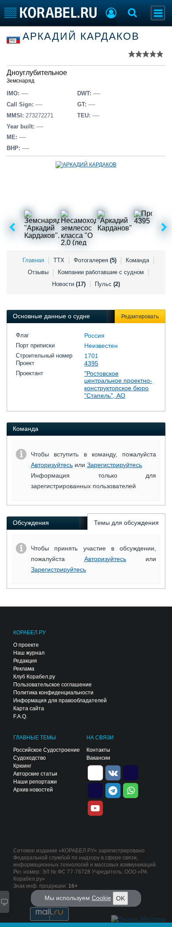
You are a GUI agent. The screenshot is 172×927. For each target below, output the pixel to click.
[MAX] (95, 790)
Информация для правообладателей (60, 700)
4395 (91, 363)
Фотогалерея (95, 260)
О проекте (26, 645)
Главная (33, 260)
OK (120, 898)
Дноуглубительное (37, 72)
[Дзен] (95, 772)
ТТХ (58, 260)
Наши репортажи (35, 782)
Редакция (25, 661)
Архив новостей (33, 790)
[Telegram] (113, 790)
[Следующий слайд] (164, 228)
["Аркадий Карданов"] (115, 227)
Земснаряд (20, 81)
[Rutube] (130, 772)
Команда (137, 260)
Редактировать (140, 316)
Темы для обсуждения (126, 522)
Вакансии (98, 758)
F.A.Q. (20, 716)
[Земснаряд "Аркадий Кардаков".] (42, 227)
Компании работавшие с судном (101, 272)
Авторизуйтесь (52, 464)
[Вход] (111, 14)
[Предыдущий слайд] (12, 228)
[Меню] (158, 13)
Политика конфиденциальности (53, 693)
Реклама (23, 669)
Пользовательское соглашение (52, 685)
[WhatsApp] (130, 790)
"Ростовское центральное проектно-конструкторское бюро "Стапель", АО (118, 384)
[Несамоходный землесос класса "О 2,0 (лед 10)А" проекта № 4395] (78, 227)
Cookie (101, 897)
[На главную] (50, 12)
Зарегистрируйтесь (114, 464)
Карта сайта (28, 708)
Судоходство (29, 758)
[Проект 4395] (151, 227)
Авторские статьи (35, 774)
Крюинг (22, 766)
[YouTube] (95, 807)
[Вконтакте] (113, 772)
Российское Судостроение (46, 750)
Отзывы (38, 272)
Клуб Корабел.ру (34, 677)
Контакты (98, 750)
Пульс (107, 284)
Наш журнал (29, 653)
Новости (69, 284)
